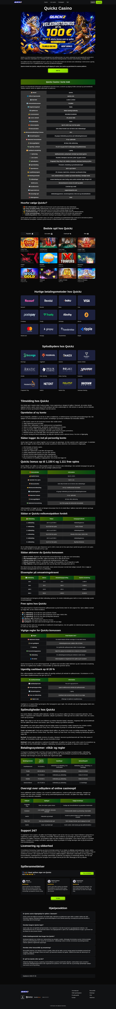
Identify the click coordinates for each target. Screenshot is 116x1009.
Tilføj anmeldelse (87, 873)
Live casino (47, 233)
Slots (85, 233)
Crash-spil (66, 233)
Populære (28, 233)
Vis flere (58, 898)
